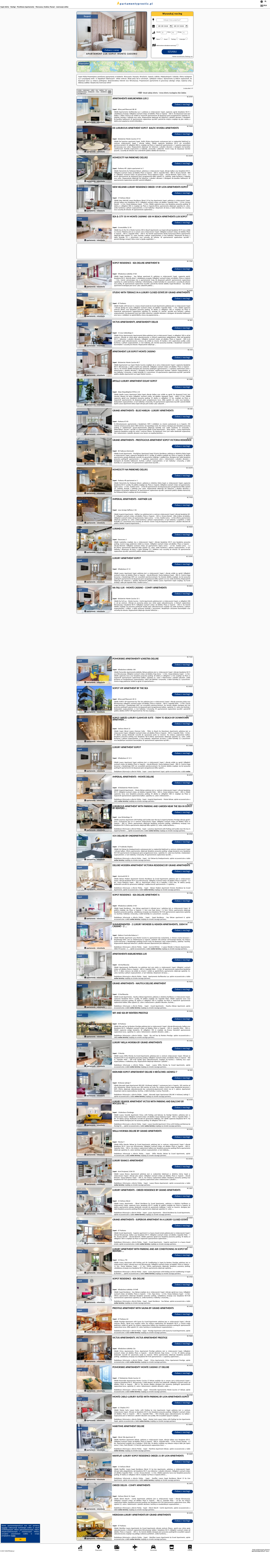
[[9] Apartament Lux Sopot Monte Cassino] (94, 363)
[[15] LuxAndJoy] (94, 540)
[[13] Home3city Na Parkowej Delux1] (94, 481)
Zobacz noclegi (182, 104)
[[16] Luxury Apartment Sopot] (94, 570)
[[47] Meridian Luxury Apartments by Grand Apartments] (94, 1526)
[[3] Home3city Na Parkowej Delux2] (94, 169)
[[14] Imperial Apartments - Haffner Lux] (94, 511)
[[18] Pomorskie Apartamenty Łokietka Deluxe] (94, 670)
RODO (13, 1536)
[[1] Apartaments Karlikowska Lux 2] (94, 110)
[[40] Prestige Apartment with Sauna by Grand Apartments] (94, 1320)
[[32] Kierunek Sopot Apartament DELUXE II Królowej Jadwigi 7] (94, 1084)
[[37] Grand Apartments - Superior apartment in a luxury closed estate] (94, 1231)
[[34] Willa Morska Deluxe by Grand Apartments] (94, 1143)
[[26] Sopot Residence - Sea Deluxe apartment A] (94, 907)
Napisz (267, 1551)
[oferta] (85, 122)
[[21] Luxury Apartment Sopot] (94, 759)
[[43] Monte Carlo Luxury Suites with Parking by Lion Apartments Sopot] (94, 1408)
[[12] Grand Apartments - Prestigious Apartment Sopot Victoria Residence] (94, 452)
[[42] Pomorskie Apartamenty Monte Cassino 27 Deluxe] (94, 1379)
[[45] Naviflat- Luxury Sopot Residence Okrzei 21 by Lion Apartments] (94, 1467)
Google (4, 1528)
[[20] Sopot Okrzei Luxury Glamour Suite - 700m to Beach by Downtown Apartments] (94, 729)
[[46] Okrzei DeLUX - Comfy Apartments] (94, 1497)
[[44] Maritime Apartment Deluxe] (94, 1438)
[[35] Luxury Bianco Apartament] (94, 1172)
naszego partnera (148, 801)
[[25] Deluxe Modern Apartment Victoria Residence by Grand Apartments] (94, 877)
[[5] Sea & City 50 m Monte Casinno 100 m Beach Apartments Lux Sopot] (94, 228)
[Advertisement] (135, 635)
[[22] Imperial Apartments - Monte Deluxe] (94, 788)
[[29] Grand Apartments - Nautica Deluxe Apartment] (94, 995)
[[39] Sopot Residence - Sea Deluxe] (94, 1290)
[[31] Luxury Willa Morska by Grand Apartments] (94, 1054)
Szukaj (172, 51)
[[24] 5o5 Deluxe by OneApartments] (94, 847)
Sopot (79, 101)
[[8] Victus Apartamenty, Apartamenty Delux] (94, 334)
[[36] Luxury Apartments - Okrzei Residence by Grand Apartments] (94, 1202)
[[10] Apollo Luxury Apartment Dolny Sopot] (94, 393)
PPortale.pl (11, 1551)
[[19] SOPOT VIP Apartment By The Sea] (94, 700)
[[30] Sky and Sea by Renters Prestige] (94, 1025)
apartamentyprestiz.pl (135, 4)
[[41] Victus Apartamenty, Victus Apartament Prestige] (94, 1349)
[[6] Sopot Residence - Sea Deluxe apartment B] (94, 275)
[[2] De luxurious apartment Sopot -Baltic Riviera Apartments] (94, 140)
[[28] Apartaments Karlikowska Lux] (94, 966)
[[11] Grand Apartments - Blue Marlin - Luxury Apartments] (94, 422)
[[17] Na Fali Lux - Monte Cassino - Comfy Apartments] (94, 599)
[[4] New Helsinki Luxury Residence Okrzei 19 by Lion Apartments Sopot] (94, 199)
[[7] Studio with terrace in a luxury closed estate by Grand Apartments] (94, 304)
